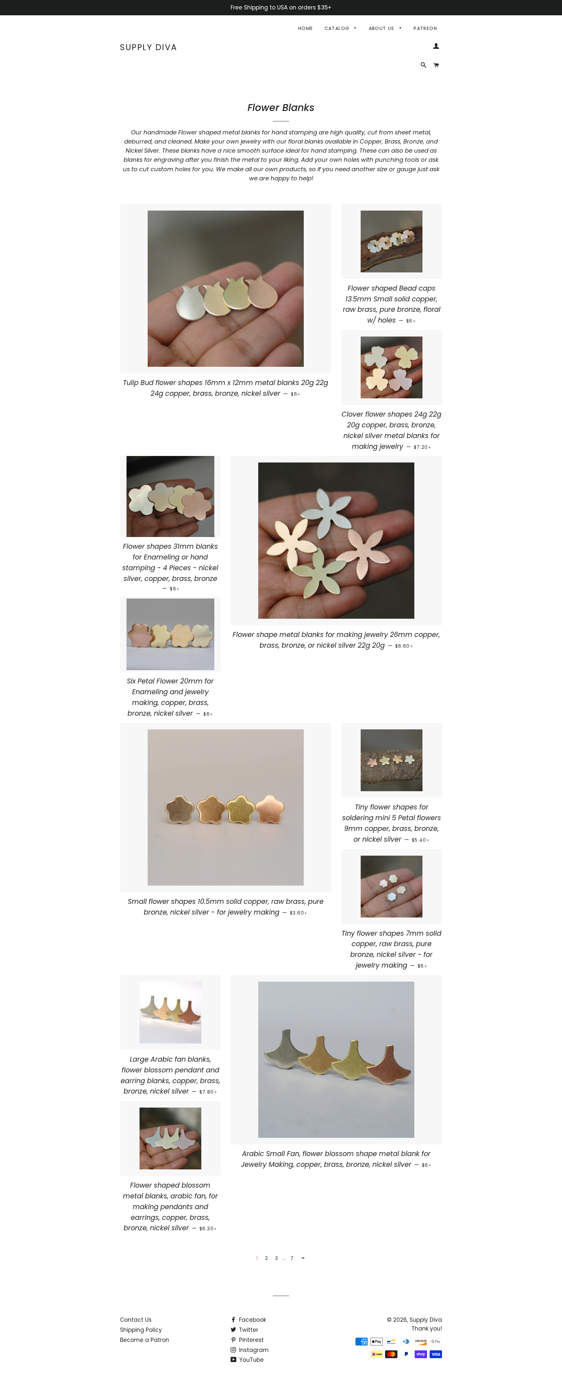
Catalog (338, 28)
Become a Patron (144, 1340)
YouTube (251, 1360)
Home (305, 28)
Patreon (425, 28)
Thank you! (426, 1328)
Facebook (251, 1320)
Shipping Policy (141, 1330)
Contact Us (136, 1320)
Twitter (247, 1330)
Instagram (253, 1350)
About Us (382, 28)
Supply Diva (149, 47)
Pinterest (250, 1340)
